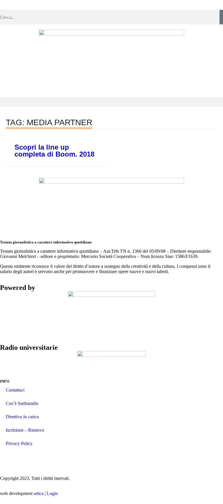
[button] (111, 102)
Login (52, 493)
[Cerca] (221, 17)
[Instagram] (7, 457)
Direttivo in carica (22, 416)
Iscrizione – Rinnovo (25, 430)
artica (39, 493)
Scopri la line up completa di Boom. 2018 (54, 150)
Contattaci (15, 390)
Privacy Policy (19, 443)
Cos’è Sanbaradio (22, 403)
